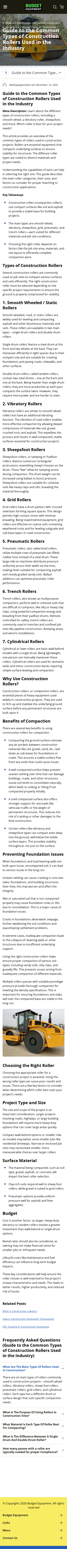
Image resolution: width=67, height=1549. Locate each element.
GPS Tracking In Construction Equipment (26, 1326)
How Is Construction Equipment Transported (28, 1319)
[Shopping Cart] (62, 7)
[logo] (33, 7)
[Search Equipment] (55, 7)
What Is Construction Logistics (20, 1311)
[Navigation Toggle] (6, 7)
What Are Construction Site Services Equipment (32, 23)
